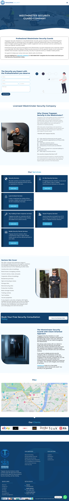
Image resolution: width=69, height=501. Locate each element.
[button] (67, 3)
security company (22, 55)
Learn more (13, 188)
